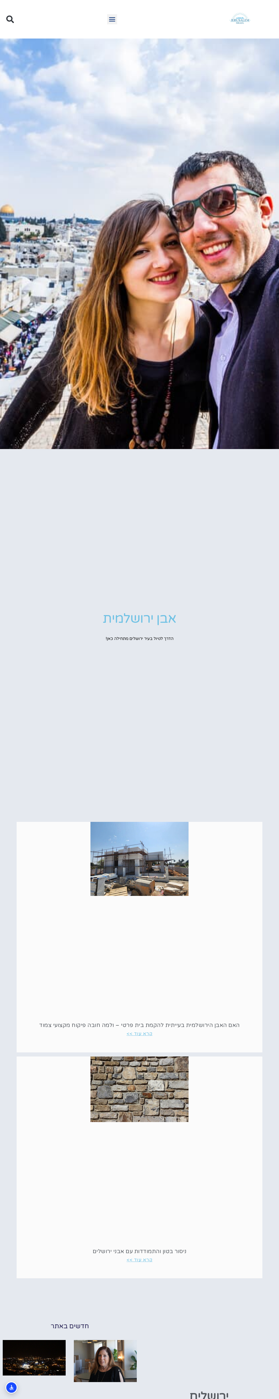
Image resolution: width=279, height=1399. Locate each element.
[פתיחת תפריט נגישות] (11, 1388)
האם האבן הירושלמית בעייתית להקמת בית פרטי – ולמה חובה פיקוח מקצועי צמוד (139, 1025)
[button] (112, 19)
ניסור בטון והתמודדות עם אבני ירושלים (140, 1251)
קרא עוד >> (140, 1034)
